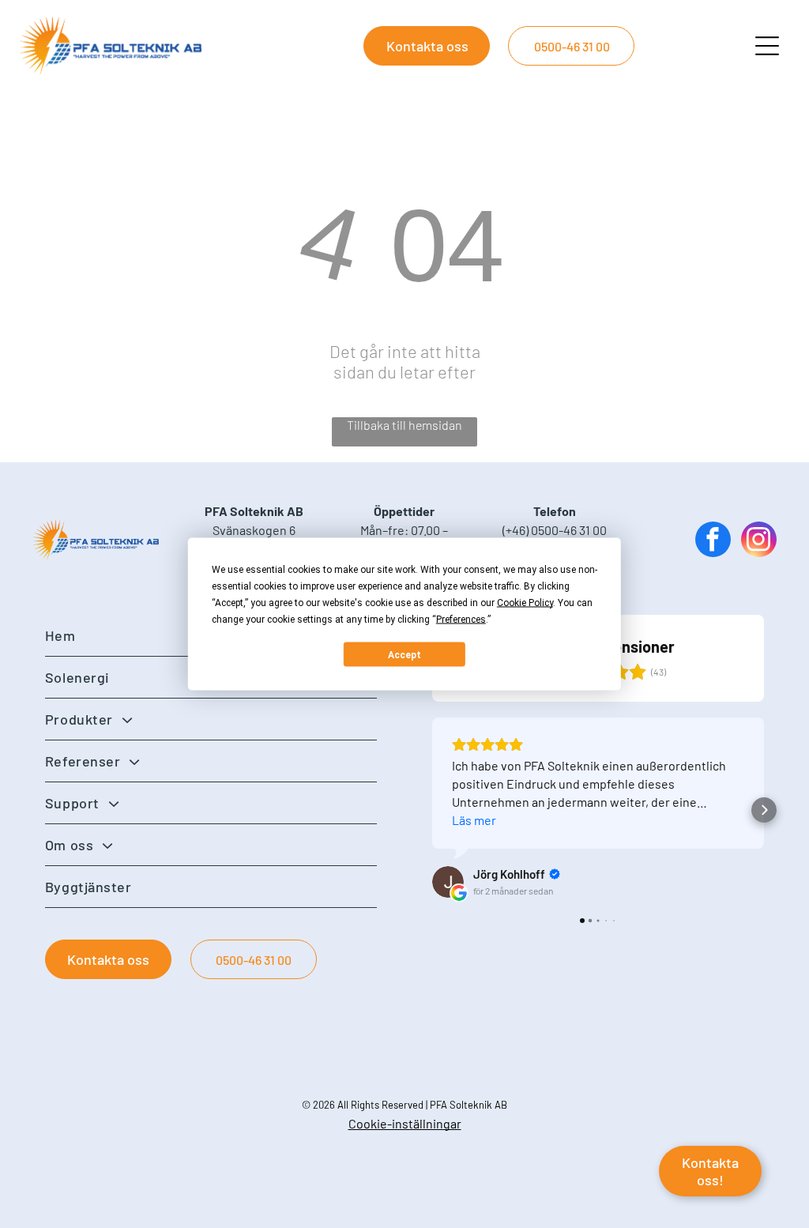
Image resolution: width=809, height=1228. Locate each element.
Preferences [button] (461, 619)
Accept (404, 654)
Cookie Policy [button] (525, 602)
